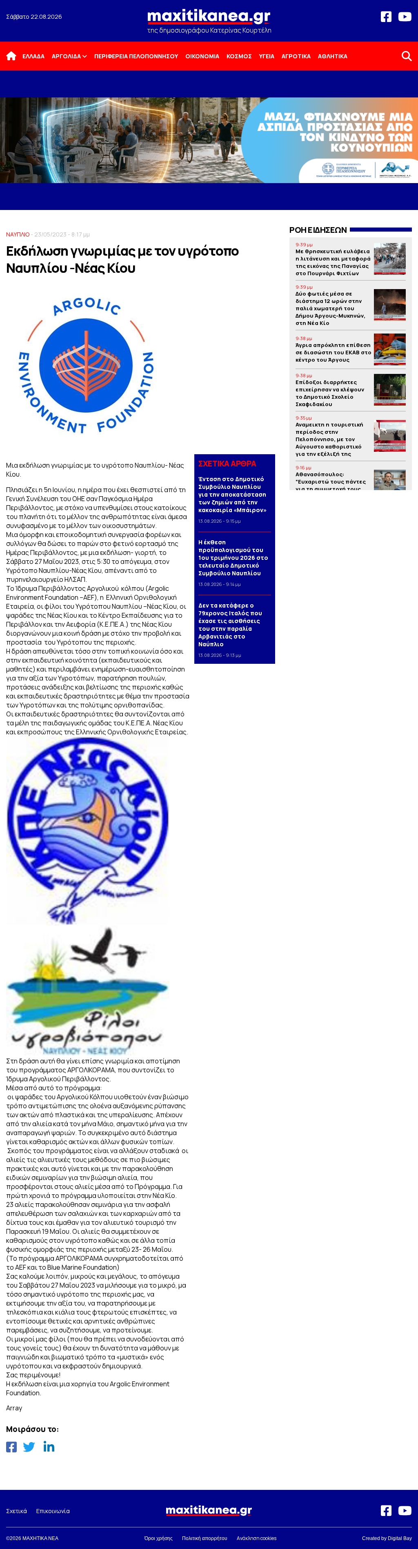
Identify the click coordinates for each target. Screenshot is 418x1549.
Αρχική (16, 56)
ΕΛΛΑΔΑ (33, 56)
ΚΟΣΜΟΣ (239, 56)
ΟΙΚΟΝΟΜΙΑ (202, 56)
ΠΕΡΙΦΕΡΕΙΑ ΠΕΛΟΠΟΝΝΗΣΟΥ (136, 56)
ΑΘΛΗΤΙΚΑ (332, 56)
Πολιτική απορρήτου (204, 1538)
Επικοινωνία (53, 1511)
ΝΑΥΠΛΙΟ (17, 234)
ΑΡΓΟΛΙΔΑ (66, 56)
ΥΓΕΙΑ (266, 56)
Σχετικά (16, 1511)
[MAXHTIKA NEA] (209, 20)
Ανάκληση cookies (256, 1538)
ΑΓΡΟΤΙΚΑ (296, 56)
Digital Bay (400, 1538)
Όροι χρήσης (159, 1538)
